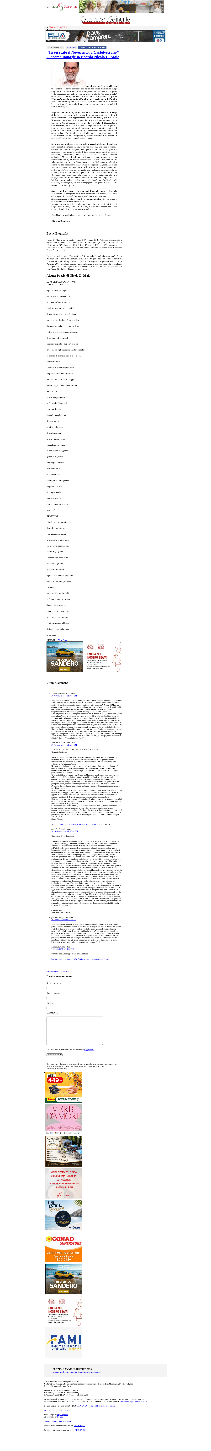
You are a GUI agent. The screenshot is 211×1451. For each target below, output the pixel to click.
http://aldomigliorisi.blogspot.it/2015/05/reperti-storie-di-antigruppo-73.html (80, 959)
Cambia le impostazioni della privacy (58, 1421)
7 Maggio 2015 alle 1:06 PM (62, 949)
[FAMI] (63, 1357)
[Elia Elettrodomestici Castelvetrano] (105, 41)
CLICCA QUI (79, 1426)
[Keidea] (63, 1102)
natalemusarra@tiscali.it (68, 824)
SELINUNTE (54, 29)
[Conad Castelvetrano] (63, 1262)
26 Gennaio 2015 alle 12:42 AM (63, 920)
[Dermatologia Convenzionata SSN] (63, 1198)
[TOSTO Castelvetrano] (63, 1166)
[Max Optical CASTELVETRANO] (63, 1230)
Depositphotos (62, 1415)
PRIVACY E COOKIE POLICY (57, 1410)
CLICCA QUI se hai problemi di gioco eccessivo (96, 1406)
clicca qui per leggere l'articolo (58, 971)
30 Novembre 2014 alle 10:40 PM (64, 831)
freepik (60, 1417)
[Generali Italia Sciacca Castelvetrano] (102, 671)
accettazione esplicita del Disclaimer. (134, 1401)
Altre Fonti (71, 47)
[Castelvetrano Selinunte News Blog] (105, 23)
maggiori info (89, 1050)
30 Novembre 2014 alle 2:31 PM (64, 745)
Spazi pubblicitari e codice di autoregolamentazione (77, 1372)
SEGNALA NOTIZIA (58, 27)
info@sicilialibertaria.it (87, 824)
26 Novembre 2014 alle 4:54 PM (64, 696)
